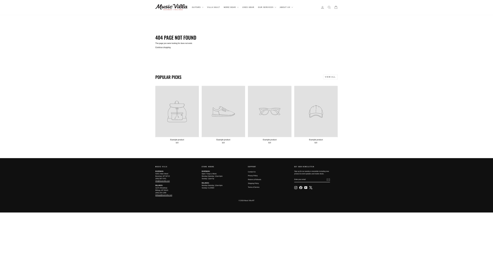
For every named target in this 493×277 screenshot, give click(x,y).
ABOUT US (285, 7)
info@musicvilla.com (162, 181)
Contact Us (252, 172)
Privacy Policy (253, 176)
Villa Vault (213, 7)
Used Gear (248, 7)
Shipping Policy (253, 183)
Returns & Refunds (254, 179)
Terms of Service (253, 187)
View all (330, 77)
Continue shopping (163, 47)
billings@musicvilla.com (163, 195)
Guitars (196, 7)
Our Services (266, 7)
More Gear (230, 7)
